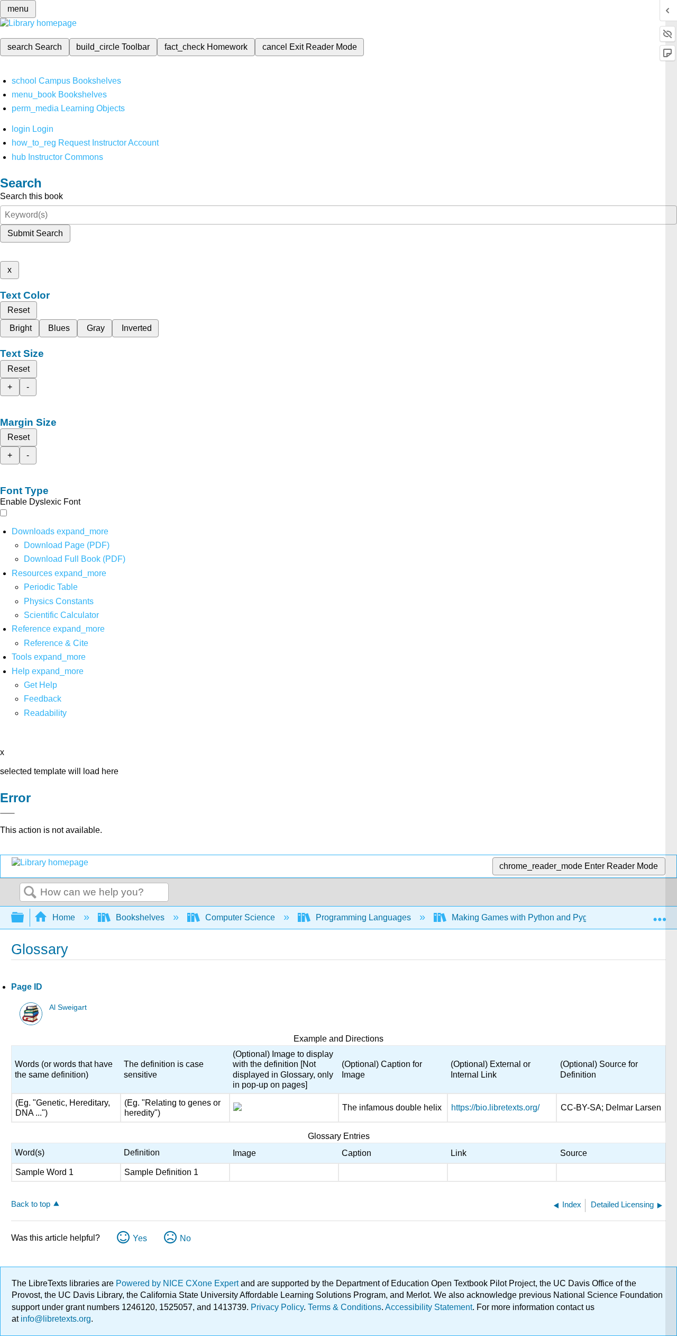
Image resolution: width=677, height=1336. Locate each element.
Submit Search (35, 233)
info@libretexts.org (55, 1318)
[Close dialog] (7, 813)
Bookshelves (140, 917)
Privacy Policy (277, 1307)
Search (30, 893)
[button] (42, 698)
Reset (18, 310)
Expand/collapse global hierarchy (24, 918)
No (185, 1238)
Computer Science (240, 917)
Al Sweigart (68, 1007)
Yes (140, 1238)
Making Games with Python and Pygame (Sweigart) (548, 917)
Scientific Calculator (61, 615)
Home (63, 917)
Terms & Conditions (344, 1307)
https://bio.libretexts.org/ (495, 1107)
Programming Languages (363, 917)
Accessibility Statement (428, 1307)
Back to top (30, 1203)
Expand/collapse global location (659, 914)
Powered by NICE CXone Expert (178, 1283)
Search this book (31, 196)
